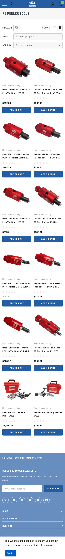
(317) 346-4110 (34, 458)
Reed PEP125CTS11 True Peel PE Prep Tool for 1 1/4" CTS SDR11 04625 (48, 93)
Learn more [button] (47, 545)
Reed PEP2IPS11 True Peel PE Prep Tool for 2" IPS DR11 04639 (16, 93)
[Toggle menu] (4, 4)
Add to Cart (17, 110)
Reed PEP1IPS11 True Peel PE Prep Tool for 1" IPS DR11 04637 (16, 222)
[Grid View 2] (59, 28)
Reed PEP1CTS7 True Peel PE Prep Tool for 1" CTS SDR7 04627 (16, 286)
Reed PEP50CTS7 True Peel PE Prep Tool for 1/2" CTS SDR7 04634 (47, 351)
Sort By (6, 45)
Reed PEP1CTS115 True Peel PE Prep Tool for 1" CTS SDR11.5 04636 (47, 222)
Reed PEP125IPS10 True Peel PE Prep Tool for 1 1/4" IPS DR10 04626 (47, 157)
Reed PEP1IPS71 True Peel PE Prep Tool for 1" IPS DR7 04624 (48, 286)
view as (46, 28)
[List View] (54, 28)
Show (5, 36)
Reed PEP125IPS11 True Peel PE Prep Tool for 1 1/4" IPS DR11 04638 (16, 157)
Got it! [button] (10, 553)
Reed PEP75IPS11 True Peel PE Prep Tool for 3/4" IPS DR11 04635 (16, 351)
